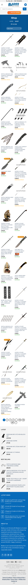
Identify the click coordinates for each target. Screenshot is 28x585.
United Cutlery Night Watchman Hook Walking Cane (7, 123)
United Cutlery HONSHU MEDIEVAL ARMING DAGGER (6, 354)
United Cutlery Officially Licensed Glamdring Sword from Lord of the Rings (20, 303)
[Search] (24, 9)
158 (20, 420)
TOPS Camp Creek (6, 172)
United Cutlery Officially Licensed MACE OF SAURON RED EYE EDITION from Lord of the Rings (21, 174)
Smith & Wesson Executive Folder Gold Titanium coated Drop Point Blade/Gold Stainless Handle (6, 408)
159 (23, 420)
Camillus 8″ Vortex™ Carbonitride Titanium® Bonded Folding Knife (21, 149)
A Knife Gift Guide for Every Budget (15, 506)
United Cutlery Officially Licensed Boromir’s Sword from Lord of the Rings (20, 200)
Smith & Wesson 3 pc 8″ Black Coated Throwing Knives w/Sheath (20, 124)
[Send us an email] (11, 555)
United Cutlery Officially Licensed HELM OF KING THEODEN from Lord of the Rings (7, 226)
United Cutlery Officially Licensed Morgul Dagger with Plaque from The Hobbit (21, 329)
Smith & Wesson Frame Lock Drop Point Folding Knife (7, 99)
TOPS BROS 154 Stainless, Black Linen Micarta (19, 251)
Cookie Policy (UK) (14, 568)
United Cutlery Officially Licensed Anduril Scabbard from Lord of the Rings (20, 381)
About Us (8, 566)
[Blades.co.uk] (13, 4)
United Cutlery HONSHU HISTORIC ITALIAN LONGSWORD (6, 380)
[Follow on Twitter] (8, 555)
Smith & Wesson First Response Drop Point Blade (7, 199)
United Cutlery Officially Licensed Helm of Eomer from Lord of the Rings (7, 277)
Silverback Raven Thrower (20, 405)
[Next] (16, 422)
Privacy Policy (14, 579)
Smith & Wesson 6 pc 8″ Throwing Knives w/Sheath (7, 328)
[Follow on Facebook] (2, 555)
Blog (13, 566)
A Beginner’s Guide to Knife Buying (15, 511)
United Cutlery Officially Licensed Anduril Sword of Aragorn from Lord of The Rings (7, 50)
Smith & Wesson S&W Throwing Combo (21, 74)
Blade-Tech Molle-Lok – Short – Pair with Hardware (6, 302)
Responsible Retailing (14, 564)
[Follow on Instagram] (5, 555)
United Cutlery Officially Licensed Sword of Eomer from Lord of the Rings (20, 355)
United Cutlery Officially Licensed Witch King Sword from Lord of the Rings (6, 252)
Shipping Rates (6, 579)
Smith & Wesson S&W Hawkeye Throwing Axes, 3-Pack (7, 75)
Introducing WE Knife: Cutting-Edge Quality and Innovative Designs (15, 500)
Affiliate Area (22, 579)
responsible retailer (6, 550)
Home (11, 21)
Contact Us (19, 566)
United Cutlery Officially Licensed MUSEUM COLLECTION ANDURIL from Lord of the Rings (21, 50)
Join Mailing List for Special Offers (14, 565)
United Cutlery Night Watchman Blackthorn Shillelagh (20, 225)
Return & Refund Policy (19, 577)
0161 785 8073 (18, 1)
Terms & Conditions (7, 577)
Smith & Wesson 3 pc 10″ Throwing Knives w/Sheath (7, 148)
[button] (2, 5)
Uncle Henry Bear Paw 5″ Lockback (20, 276)
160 (12, 422)
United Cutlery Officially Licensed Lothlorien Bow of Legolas (20, 99)
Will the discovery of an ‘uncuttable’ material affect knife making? (15, 516)
